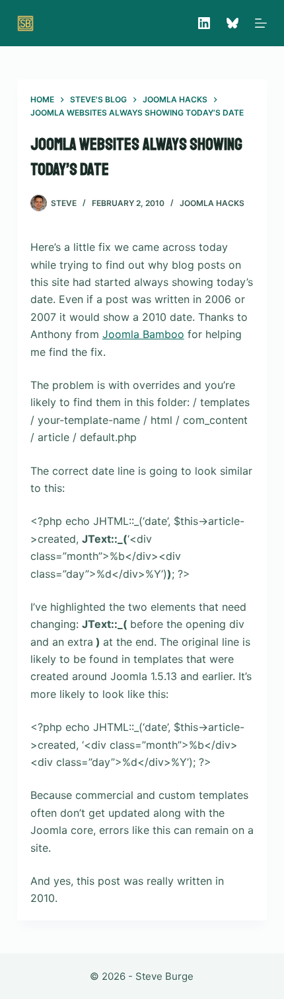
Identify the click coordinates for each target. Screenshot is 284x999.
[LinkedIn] (204, 23)
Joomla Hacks (212, 203)
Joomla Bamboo (143, 334)
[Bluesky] (232, 23)
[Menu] (261, 23)
